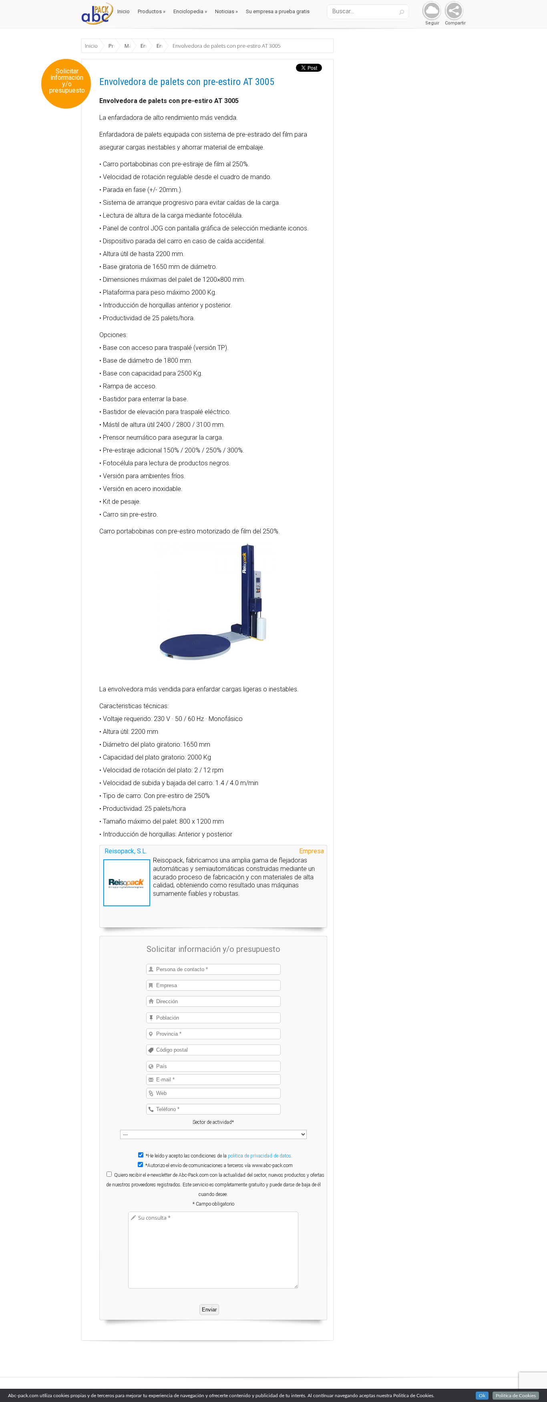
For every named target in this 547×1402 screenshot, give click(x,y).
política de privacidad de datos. (260, 1156)
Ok (482, 1395)
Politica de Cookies (516, 1395)
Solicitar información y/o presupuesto (67, 81)
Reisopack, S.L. (126, 851)
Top (528, 1383)
